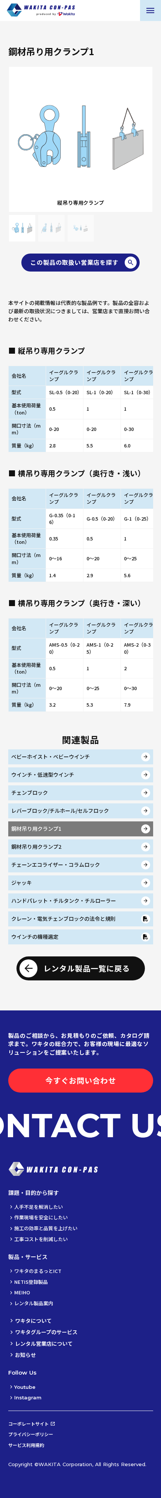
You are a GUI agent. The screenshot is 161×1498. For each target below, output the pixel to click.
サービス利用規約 (26, 1445)
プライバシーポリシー (30, 1434)
